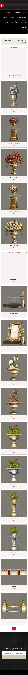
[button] (27, 5)
